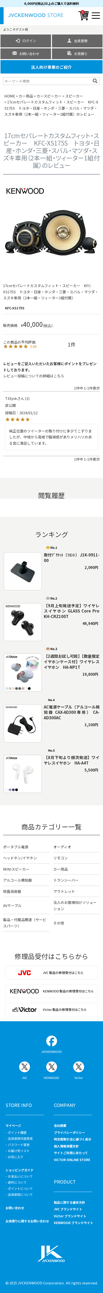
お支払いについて (20, 1176)
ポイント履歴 (17, 1132)
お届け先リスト (19, 1150)
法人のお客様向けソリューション (75, 905)
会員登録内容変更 (20, 1138)
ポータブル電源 (15, 846)
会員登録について (20, 1194)
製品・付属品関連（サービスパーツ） (24, 922)
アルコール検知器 (17, 880)
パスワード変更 (19, 1144)
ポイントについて (20, 1188)
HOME (9, 95)
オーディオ (62, 846)
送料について (17, 1182)
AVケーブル (12, 905)
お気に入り (15, 1157)
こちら (58, 375)
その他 (58, 922)
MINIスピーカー (16, 869)
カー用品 (26, 95)
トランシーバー (66, 880)
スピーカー (74, 95)
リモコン (60, 857)
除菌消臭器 (12, 891)
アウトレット (64, 891)
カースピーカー (49, 95)
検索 (96, 81)
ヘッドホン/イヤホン (20, 857)
